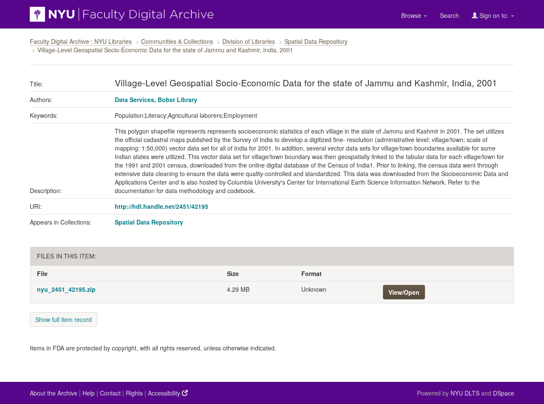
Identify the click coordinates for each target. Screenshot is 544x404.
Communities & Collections (177, 41)
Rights (134, 393)
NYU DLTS (464, 393)
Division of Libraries (248, 41)
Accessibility (165, 393)
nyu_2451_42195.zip (66, 289)
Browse (412, 15)
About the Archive (53, 393)
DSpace (503, 393)
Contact (110, 393)
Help (88, 393)
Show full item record (63, 319)
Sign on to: (494, 15)
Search (449, 15)
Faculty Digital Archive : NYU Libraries (81, 41)
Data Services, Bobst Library (156, 99)
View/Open (403, 292)
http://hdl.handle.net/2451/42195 (161, 206)
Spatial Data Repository (316, 41)
